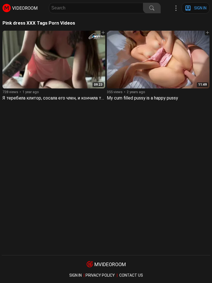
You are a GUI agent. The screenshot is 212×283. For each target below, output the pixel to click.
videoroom (25, 8)
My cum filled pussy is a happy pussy (142, 98)
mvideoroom (110, 264)
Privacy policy (100, 275)
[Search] (152, 8)
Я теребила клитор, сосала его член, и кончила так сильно (62, 98)
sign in (75, 275)
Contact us (131, 275)
